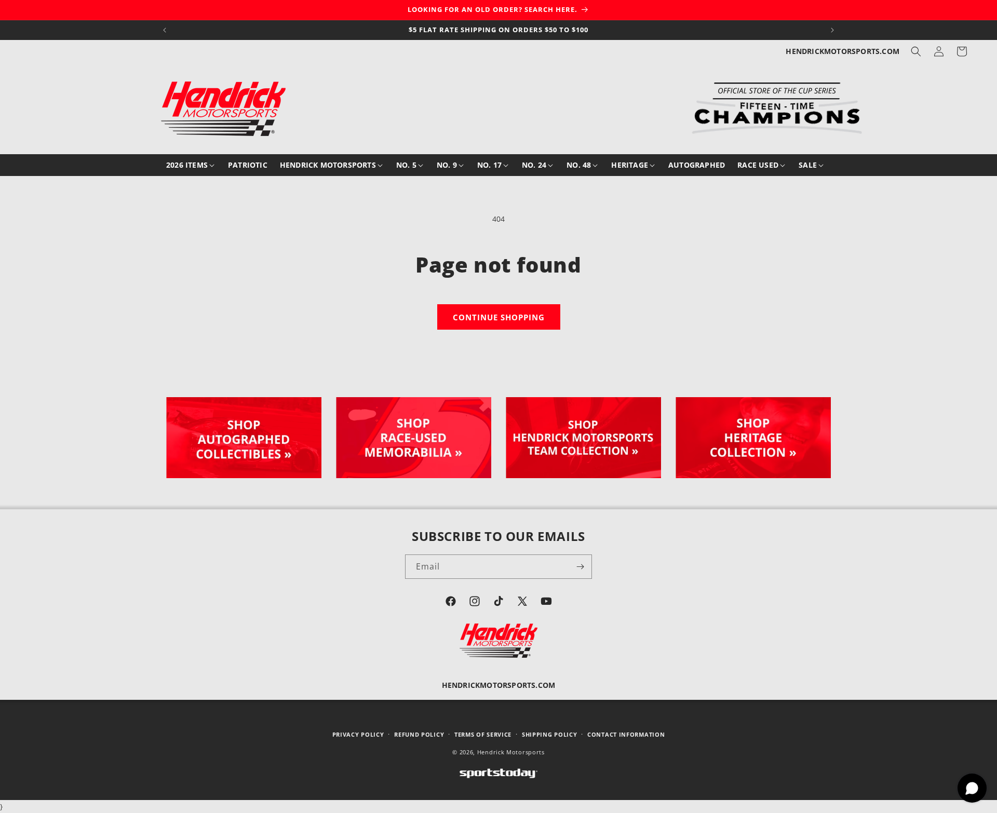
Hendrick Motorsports (511, 752)
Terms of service (482, 734)
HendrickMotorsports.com (842, 51)
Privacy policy (358, 734)
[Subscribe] (580, 566)
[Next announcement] (832, 30)
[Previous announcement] (164, 30)
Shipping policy (549, 734)
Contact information (626, 734)
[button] (916, 51)
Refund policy (419, 734)
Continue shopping (499, 317)
